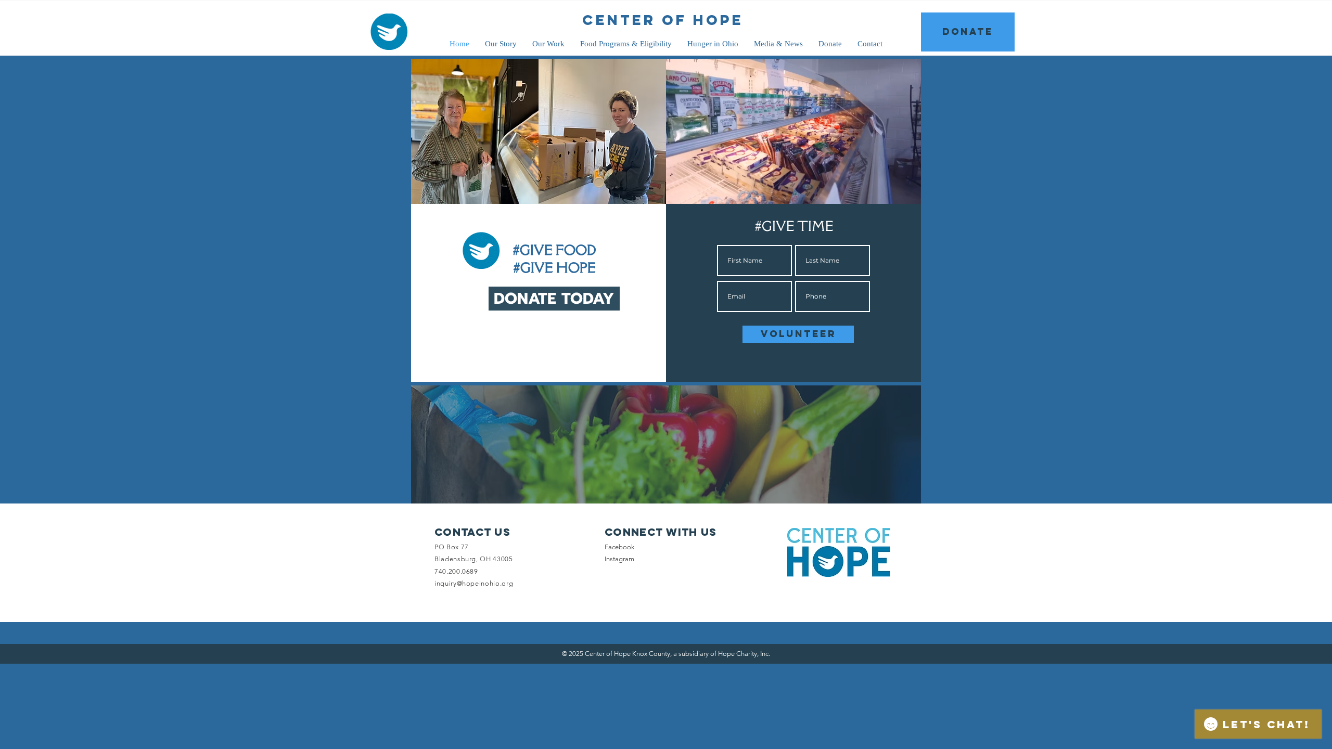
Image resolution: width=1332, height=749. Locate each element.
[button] (907, 192)
